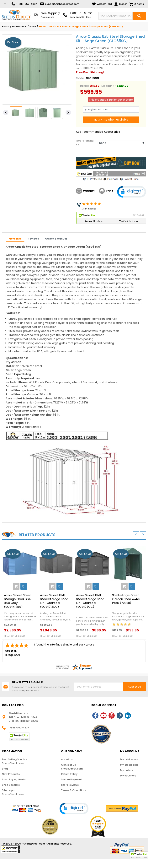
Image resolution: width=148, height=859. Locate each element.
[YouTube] (103, 715)
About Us (67, 759)
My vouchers (128, 775)
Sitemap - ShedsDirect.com (13, 792)
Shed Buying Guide (13, 779)
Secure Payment (71, 779)
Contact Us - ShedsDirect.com (72, 766)
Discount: (107, 86)
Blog (5, 768)
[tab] (15, 239)
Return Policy (69, 774)
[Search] (139, 16)
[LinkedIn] (128, 715)
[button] (10, 849)
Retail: (84, 86)
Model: (80, 78)
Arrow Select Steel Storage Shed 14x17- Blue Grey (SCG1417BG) (18, 601)
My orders (126, 770)
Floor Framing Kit (84, 142)
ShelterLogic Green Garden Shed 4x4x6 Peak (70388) (126, 599)
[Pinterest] (111, 715)
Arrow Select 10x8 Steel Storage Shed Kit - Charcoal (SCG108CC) (90, 601)
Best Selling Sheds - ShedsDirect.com (14, 761)
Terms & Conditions (73, 790)
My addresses (129, 759)
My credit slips (129, 765)
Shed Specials (11, 785)
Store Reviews (70, 785)
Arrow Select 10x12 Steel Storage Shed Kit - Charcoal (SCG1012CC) (54, 601)
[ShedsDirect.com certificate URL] (74, 667)
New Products (11, 774)
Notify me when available (111, 120)
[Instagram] (120, 715)
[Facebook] (95, 715)
